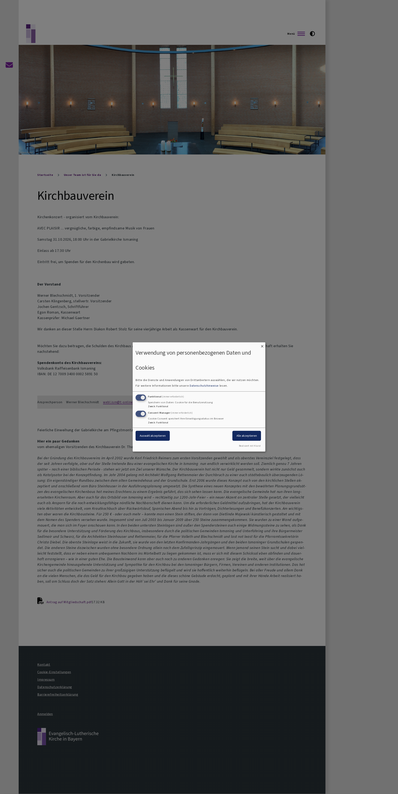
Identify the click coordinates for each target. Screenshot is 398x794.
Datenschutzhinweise (204, 386)
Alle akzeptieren (247, 435)
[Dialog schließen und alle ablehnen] (262, 345)
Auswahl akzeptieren (153, 435)
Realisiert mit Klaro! (250, 445)
